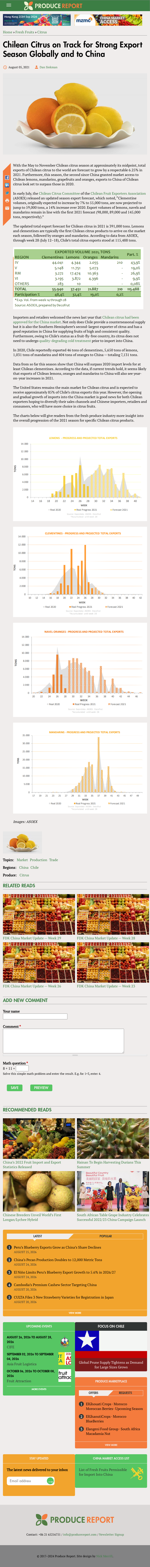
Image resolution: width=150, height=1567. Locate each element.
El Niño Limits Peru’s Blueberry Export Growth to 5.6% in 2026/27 (65, 1272)
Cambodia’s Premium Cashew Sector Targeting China (55, 1284)
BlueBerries (95, 1421)
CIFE (10, 1347)
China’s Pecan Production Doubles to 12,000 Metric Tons (58, 1259)
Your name (11, 1011)
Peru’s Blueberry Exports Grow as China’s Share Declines (57, 1247)
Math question (15, 1063)
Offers (93, 1393)
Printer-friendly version (7, 200)
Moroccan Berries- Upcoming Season (114, 1408)
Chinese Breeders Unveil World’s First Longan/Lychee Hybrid (32, 1217)
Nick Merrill (104, 1556)
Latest (37, 1236)
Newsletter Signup (111, 1534)
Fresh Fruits (24, 32)
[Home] (53, 6)
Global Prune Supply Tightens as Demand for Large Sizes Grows (111, 1364)
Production (38, 859)
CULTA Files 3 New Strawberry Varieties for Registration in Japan (64, 1297)
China (24, 867)
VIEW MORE (75, 1313)
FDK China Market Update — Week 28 (106, 938)
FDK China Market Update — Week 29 (32, 938)
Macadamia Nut (98, 1433)
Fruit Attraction (19, 1381)
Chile (34, 867)
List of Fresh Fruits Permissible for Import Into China (103, 1472)
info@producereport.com (79, 1534)
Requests (125, 1393)
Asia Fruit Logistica (22, 1364)
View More (111, 1445)
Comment (12, 1026)
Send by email (7, 208)
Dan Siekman (48, 67)
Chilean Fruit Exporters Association (118, 193)
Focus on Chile (111, 1326)
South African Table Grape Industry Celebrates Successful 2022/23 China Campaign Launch (113, 1217)
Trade (53, 859)
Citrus (42, 32)
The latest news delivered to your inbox (37, 1469)
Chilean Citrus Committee (59, 193)
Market (22, 859)
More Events (39, 1389)
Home (7, 32)
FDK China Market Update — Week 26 (32, 986)
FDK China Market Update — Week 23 (106, 986)
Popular (106, 1236)
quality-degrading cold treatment (65, 340)
